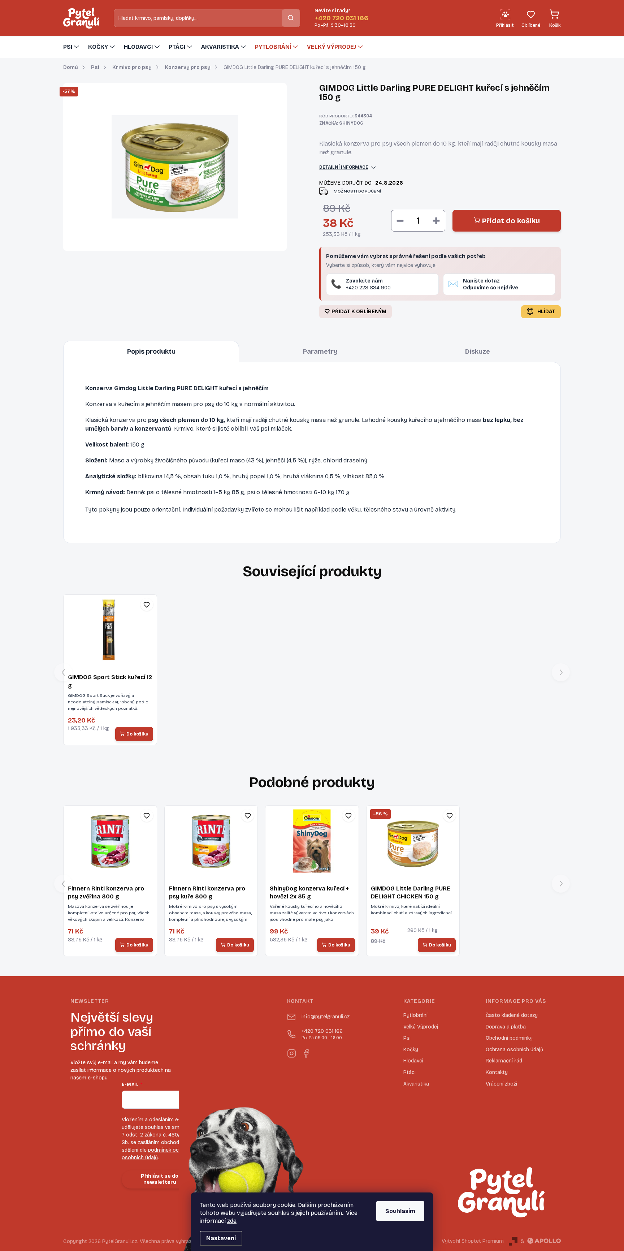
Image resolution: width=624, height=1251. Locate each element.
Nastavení (221, 1238)
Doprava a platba (506, 1027)
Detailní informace (343, 167)
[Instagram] (291, 1052)
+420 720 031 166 (322, 1034)
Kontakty (497, 1072)
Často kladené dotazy (512, 1015)
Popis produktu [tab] (151, 351)
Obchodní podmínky (509, 1038)
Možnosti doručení (357, 191)
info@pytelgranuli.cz (326, 1017)
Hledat (290, 18)
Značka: (341, 123)
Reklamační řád (504, 1061)
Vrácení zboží (501, 1084)
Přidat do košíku (511, 220)
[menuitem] (72, 47)
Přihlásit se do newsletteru (159, 1179)
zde (232, 1220)
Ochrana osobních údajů (514, 1050)
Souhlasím (400, 1211)
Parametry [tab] (320, 351)
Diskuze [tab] (477, 351)
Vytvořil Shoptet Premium (473, 1241)
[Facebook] (305, 1052)
